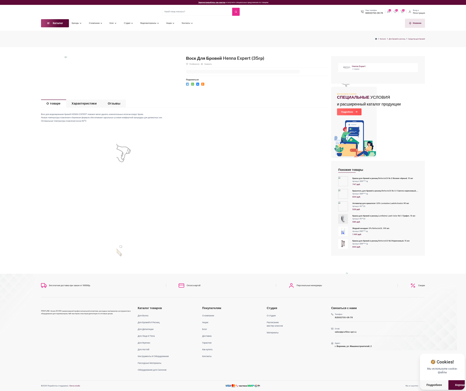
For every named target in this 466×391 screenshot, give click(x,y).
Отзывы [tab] (114, 103)
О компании (94, 23)
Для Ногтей (143, 349)
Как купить (207, 349)
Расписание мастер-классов (275, 324)
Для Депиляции (146, 329)
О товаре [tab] (53, 103)
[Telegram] (187, 84)
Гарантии (207, 342)
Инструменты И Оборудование (153, 356)
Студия (127, 23)
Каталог (383, 39)
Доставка (207, 336)
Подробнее (347, 112)
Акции (169, 23)
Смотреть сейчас (251, 2)
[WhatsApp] (192, 84)
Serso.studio (74, 386)
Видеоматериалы (148, 23)
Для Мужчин (144, 342)
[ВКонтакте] (197, 84)
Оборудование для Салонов (152, 370)
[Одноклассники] (202, 84)
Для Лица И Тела (146, 336)
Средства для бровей (416, 39)
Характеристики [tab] (84, 103)
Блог (112, 23)
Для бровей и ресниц (397, 39)
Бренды (75, 23)
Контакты (186, 23)
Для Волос (143, 315)
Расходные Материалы (149, 363)
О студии (271, 315)
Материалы (273, 332)
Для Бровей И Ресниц (149, 322)
